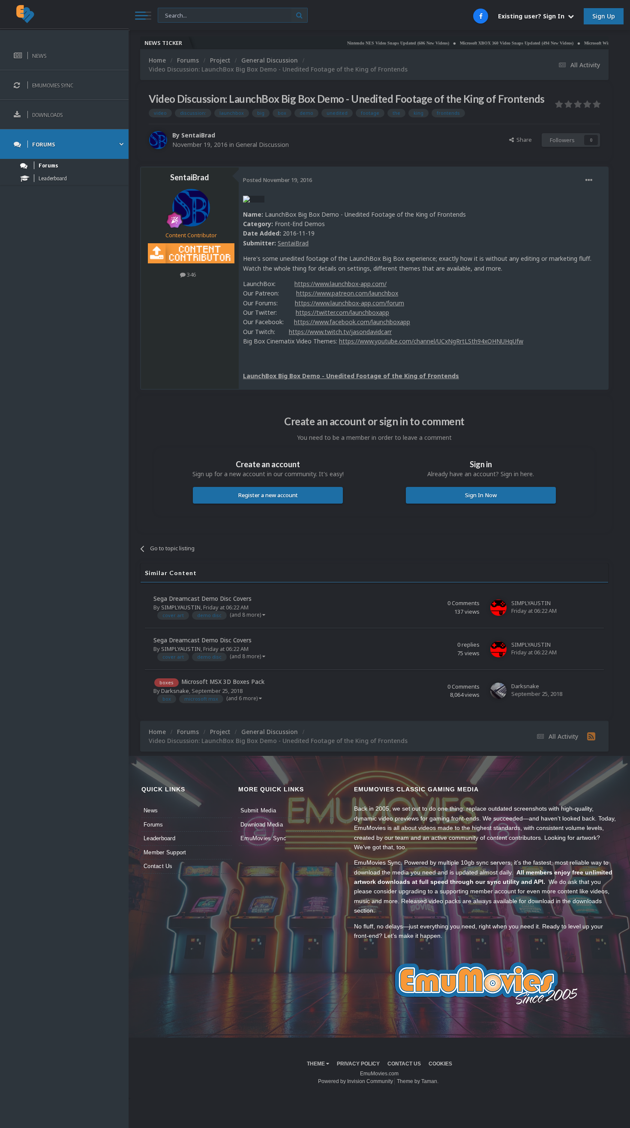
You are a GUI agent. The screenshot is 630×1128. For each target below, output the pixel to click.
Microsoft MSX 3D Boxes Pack (222, 681)
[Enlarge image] (253, 198)
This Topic (176, 14)
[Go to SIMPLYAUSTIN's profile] (498, 607)
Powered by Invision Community (355, 1081)
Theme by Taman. (417, 1081)
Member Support (165, 852)
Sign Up (603, 16)
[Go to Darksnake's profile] (498, 690)
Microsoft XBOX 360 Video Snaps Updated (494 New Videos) (474, 43)
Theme (316, 1064)
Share (523, 139)
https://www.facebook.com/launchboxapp (352, 322)
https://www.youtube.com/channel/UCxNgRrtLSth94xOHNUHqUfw (431, 341)
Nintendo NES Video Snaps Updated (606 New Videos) (356, 43)
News (151, 810)
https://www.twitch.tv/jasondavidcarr (340, 332)
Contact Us (158, 866)
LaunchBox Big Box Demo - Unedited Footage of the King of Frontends (351, 376)
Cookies (440, 1064)
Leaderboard (159, 838)
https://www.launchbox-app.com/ (340, 284)
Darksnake (175, 691)
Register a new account (268, 495)
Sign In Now (481, 495)
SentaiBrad (198, 135)
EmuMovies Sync (263, 838)
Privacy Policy (358, 1064)
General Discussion (262, 144)
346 (191, 274)
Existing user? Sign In (533, 16)
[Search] (299, 15)
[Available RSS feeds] (591, 736)
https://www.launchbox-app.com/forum (349, 303)
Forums (153, 824)
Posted (277, 180)
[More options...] (588, 180)
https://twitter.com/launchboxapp (342, 312)
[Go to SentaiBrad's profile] (158, 140)
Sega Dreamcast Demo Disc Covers (202, 598)
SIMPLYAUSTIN (181, 607)
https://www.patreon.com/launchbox (347, 293)
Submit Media (258, 810)
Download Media (261, 824)
